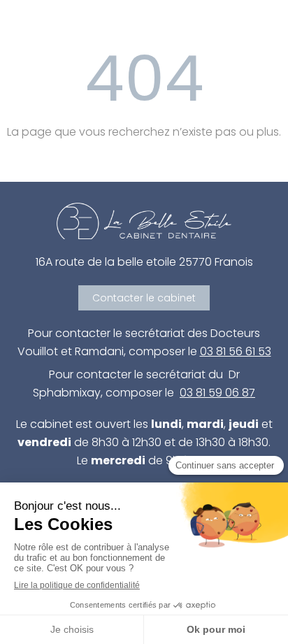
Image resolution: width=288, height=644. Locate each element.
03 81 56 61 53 (235, 351)
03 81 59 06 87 (217, 393)
